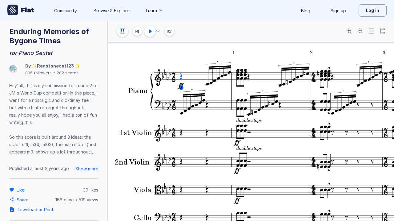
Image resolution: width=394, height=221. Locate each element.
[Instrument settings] (122, 31)
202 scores (67, 72)
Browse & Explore (111, 10)
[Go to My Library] (20, 10)
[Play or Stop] (149, 31)
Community (65, 10)
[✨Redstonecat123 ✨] (13, 69)
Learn (151, 10)
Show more (86, 168)
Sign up (338, 10)
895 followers (38, 72)
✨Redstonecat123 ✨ (56, 65)
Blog (305, 10)
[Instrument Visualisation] (169, 31)
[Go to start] (137, 31)
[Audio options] (157, 31)
